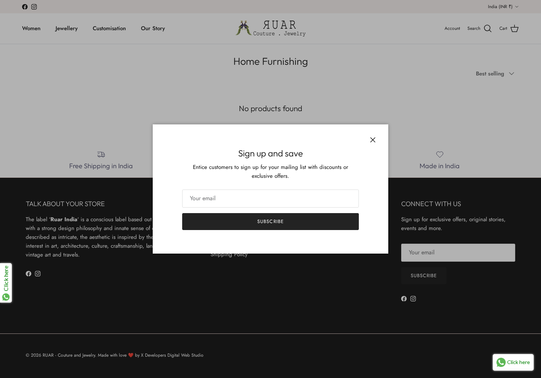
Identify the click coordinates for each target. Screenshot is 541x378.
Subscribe (270, 221)
